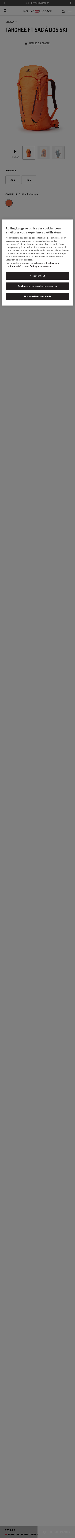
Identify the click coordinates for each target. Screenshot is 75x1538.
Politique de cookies (40, 266)
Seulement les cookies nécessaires (37, 286)
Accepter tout (37, 275)
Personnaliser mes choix (37, 296)
